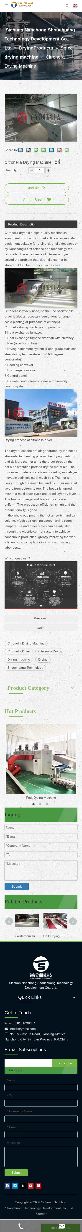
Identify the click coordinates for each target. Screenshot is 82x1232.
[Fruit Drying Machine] (41, 759)
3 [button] (48, 804)
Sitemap (41, 1213)
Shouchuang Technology (25, 667)
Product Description (22, 224)
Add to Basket (34, 200)
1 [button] (34, 804)
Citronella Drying (50, 651)
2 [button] (41, 804)
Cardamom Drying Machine (27, 936)
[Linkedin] (15, 1186)
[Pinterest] (38, 1186)
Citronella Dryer (19, 651)
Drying (43, 659)
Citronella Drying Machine (26, 643)
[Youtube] (30, 1186)
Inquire (33, 188)
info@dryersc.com (23, 1029)
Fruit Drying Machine (41, 797)
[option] (41, 762)
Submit (17, 886)
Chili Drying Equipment (55, 936)
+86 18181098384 (22, 1023)
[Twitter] (23, 1186)
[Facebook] (7, 1186)
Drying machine (19, 659)
